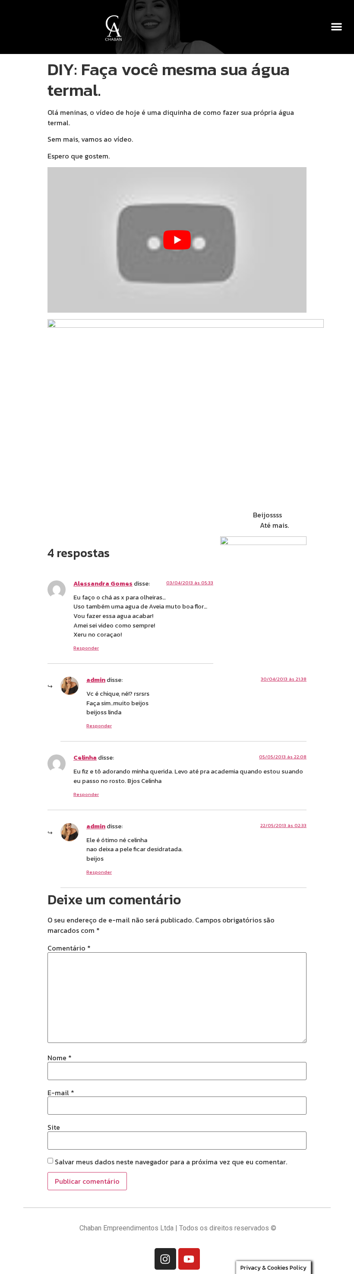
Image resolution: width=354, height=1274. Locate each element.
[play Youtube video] (177, 240)
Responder (86, 647)
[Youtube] (189, 1259)
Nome (59, 1057)
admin (95, 680)
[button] (337, 26)
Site (53, 1127)
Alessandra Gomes (103, 583)
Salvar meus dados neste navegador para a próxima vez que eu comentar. (171, 1161)
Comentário (69, 947)
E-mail (60, 1092)
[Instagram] (165, 1259)
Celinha (85, 757)
